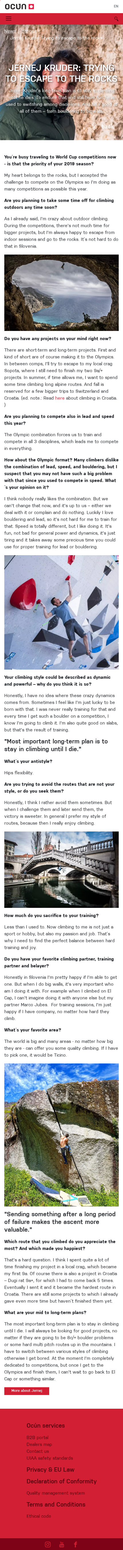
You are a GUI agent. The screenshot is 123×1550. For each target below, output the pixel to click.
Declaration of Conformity (62, 1482)
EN (116, 6)
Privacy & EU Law (50, 1470)
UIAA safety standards (50, 1458)
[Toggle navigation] (9, 18)
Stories (29, 31)
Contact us (38, 1451)
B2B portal (37, 1438)
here (60, 398)
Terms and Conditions (56, 1505)
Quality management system (56, 1493)
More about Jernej (26, 1391)
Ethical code (39, 1516)
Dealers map (39, 1444)
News (10, 31)
